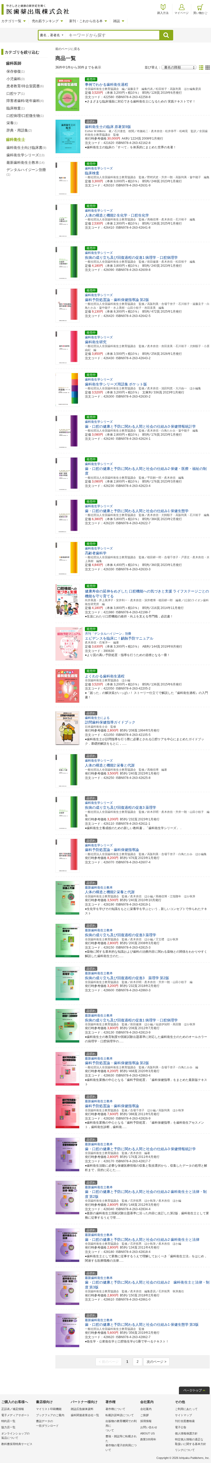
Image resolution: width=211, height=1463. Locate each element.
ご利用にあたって (186, 1408)
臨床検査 (15, 108)
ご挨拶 (144, 1415)
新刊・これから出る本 (86, 21)
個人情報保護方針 (186, 1433)
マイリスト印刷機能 (48, 1408)
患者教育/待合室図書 (25, 86)
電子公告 (180, 1427)
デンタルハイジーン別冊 (26, 172)
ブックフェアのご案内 (50, 1415)
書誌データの (47, 1423)
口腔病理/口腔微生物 (25, 116)
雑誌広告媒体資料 (82, 1408)
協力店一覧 (8, 1427)
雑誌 (116, 21)
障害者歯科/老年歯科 (25, 101)
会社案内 (146, 1408)
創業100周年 (148, 1439)
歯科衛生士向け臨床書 (26, 147)
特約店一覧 (8, 1421)
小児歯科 (15, 79)
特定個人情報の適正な (190, 1441)
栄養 (11, 123)
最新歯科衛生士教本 (25, 162)
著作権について (115, 1408)
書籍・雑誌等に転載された (121, 1443)
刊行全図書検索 (185, 1421)
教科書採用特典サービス (16, 1443)
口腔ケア (15, 93)
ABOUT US (147, 1433)
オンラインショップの (15, 1436)
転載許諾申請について (120, 1415)
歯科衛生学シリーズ (25, 155)
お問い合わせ (148, 1427)
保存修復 (15, 71)
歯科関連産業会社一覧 (85, 1415)
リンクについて (185, 1449)
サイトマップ (183, 1415)
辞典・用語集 (19, 130)
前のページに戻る (67, 49)
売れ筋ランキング (45, 21)
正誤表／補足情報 (12, 1408)
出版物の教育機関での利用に (121, 1425)
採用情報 (146, 1421)
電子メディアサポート (15, 1415)
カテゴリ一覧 (11, 21)
